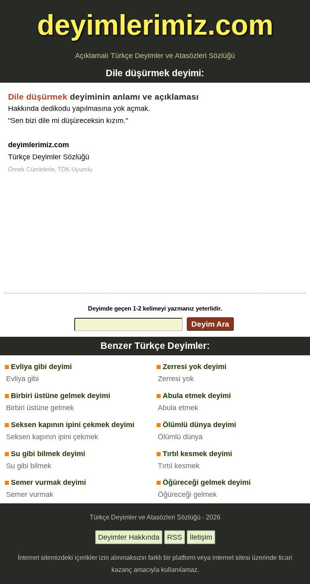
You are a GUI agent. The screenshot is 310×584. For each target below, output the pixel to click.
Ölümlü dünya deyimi (199, 425)
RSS (174, 537)
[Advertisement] (155, 232)
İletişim (201, 537)
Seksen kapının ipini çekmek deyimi (72, 425)
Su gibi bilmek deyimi (48, 454)
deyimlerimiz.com (155, 25)
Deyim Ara (210, 323)
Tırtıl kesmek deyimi (197, 454)
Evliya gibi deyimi (41, 367)
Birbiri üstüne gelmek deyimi (60, 396)
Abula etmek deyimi (197, 396)
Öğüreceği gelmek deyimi (207, 482)
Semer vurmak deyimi (48, 482)
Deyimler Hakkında (128, 537)
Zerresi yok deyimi (194, 367)
